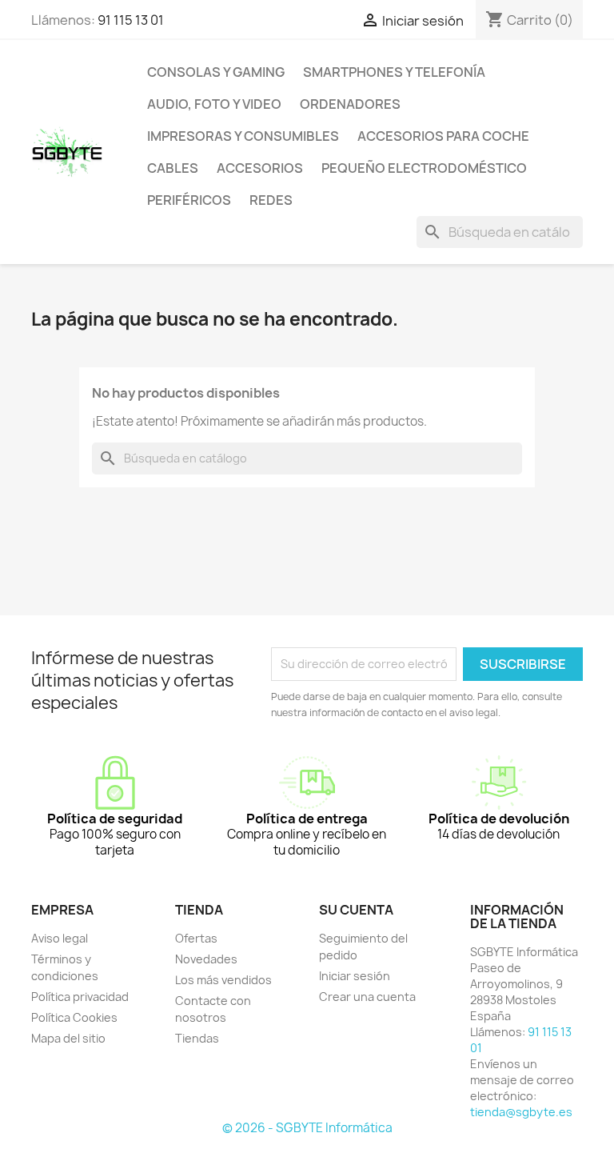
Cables (172, 168)
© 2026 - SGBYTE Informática (307, 1127)
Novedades (206, 959)
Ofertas (196, 938)
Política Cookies (74, 1017)
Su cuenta (356, 910)
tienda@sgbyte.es (521, 1111)
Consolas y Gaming (216, 72)
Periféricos (189, 200)
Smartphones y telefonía (394, 72)
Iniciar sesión (354, 975)
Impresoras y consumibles (243, 136)
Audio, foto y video (214, 104)
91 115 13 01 (131, 20)
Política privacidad (80, 996)
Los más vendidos (223, 979)
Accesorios (260, 168)
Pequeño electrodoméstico (424, 168)
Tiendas (197, 1038)
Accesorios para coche (443, 136)
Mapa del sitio (68, 1038)
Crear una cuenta (367, 996)
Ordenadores (350, 104)
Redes (271, 200)
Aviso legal (59, 938)
